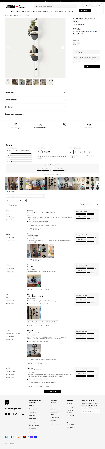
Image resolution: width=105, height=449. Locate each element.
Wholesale (69, 403)
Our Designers (32, 412)
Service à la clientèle (93, 1)
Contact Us (53, 420)
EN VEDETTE (14, 11)
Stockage (57, 11)
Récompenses (79, 1)
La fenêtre (47, 11)
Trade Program (71, 407)
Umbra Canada (11, 443)
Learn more (84, 10)
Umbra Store (32, 415)
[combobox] (58, 6)
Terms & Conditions (34, 425)
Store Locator (70, 419)
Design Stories (32, 418)
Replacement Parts (55, 424)
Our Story (31, 405)
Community (32, 422)
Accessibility (70, 427)
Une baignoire (69, 11)
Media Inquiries (71, 415)
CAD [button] (47, 1)
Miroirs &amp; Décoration (31, 11)
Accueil (6, 15)
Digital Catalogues (33, 431)
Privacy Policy (32, 428)
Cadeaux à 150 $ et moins (14, 15)
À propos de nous (67, 1)
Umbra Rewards (33, 408)
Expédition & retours (56, 408)
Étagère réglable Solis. (25, 15)
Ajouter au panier (92, 66)
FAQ (52, 405)
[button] (86, 31)
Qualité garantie (55, 417)
